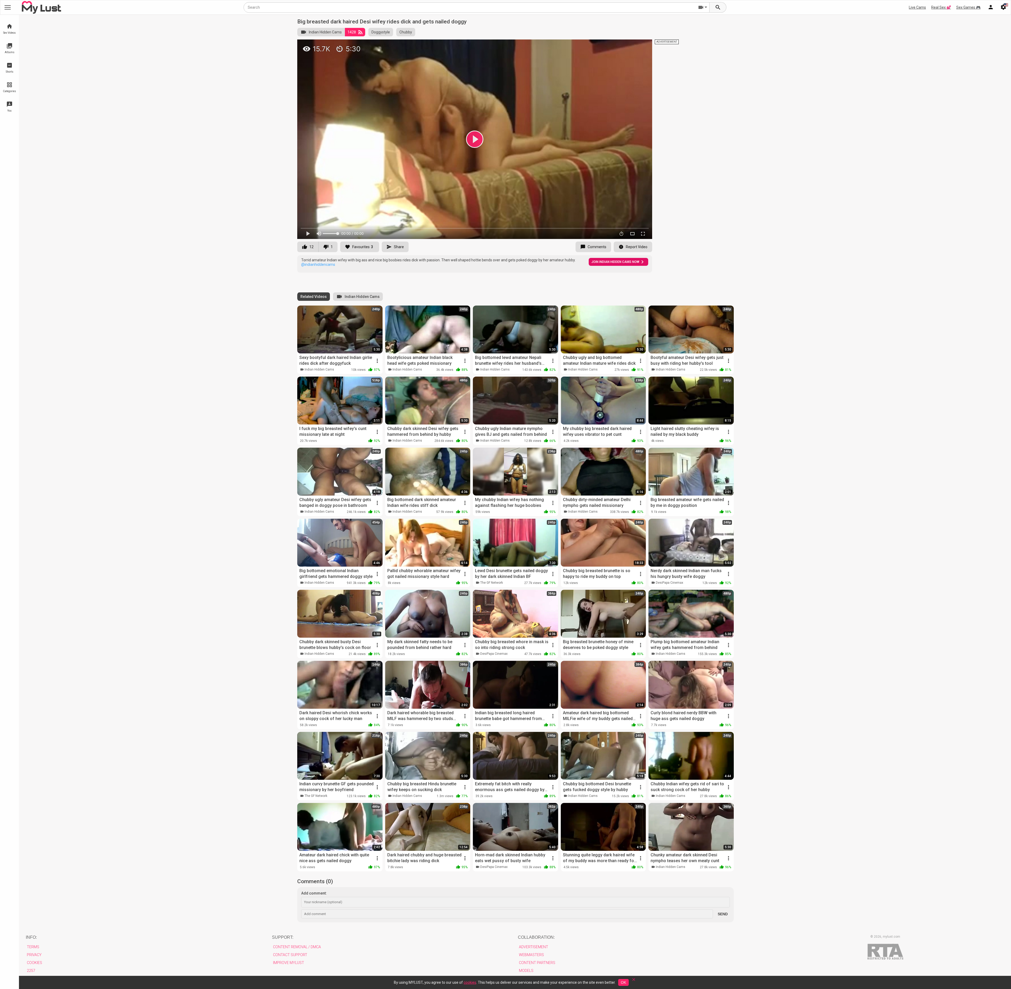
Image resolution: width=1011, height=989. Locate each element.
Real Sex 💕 (941, 7)
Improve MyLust (288, 963)
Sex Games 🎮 (968, 7)
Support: (282, 937)
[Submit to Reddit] (630, 45)
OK (623, 982)
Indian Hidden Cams (325, 32)
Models (526, 970)
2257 (31, 970)
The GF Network (491, 583)
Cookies (34, 963)
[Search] (718, 7)
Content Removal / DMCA (297, 947)
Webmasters (531, 955)
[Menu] (990, 7)
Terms (33, 947)
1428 (352, 32)
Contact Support (290, 955)
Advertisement (533, 947)
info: (31, 937)
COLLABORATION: (536, 937)
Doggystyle (380, 32)
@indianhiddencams (318, 264)
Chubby (405, 32)
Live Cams (917, 7)
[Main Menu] (7, 7)
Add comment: (314, 893)
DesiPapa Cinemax (669, 583)
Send (723, 914)
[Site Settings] (1003, 7)
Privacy (34, 955)
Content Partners (537, 963)
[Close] (633, 981)
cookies (470, 982)
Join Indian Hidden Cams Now (615, 262)
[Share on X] (642, 45)
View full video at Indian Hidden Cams (584, 45)
